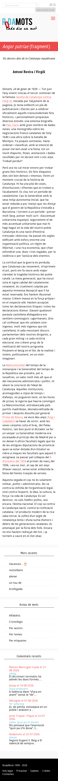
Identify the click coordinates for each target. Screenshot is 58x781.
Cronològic (16, 621)
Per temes (15, 634)
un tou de (15, 582)
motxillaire (16, 570)
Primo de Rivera (12, 417)
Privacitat (21, 770)
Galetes (34, 770)
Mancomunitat (15, 365)
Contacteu (8, 774)
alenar (13, 576)
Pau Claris (12, 125)
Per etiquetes (17, 640)
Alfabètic (15, 615)
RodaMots (8, 765)
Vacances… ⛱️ (18, 564)
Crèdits (46, 770)
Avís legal (7, 770)
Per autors (16, 628)
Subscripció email (45, 9)
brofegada (15, 589)
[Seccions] (53, 17)
